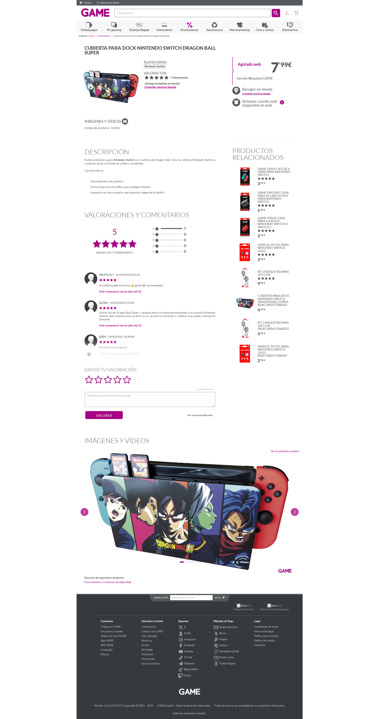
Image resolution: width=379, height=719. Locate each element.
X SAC (187, 633)
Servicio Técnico (150, 663)
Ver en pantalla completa (285, 451)
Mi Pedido (147, 649)
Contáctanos (149, 626)
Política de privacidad (266, 635)
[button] (276, 13)
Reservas (147, 640)
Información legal (264, 631)
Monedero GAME (229, 651)
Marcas (105, 654)
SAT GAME (107, 645)
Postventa (147, 654)
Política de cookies (264, 640)
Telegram (189, 663)
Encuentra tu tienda (112, 631)
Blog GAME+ (191, 669)
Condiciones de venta (266, 626)
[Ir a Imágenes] (125, 121)
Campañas (107, 649)
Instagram (189, 639)
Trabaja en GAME (111, 626)
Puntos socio (226, 657)
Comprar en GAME (152, 631)
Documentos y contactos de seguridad (107, 582)
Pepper (223, 639)
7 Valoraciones (179, 78)
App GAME (107, 640)
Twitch (187, 675)
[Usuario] (287, 13)
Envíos (145, 645)
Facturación (148, 658)
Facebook (189, 645)
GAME (95, 12)
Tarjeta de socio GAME (114, 635)
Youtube (188, 651)
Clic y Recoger (150, 635)
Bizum (222, 633)
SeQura (223, 645)
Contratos (260, 645)
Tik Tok (187, 657)
